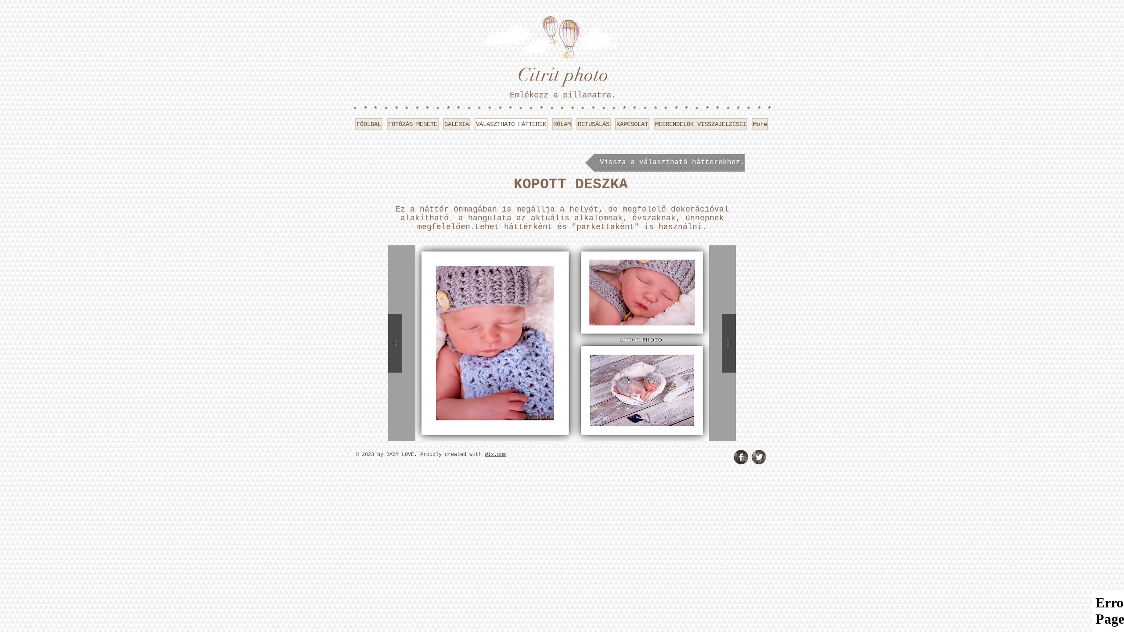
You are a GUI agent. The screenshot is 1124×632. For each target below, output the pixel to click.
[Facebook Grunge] (741, 457)
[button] (562, 343)
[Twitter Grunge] (759, 457)
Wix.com (495, 455)
